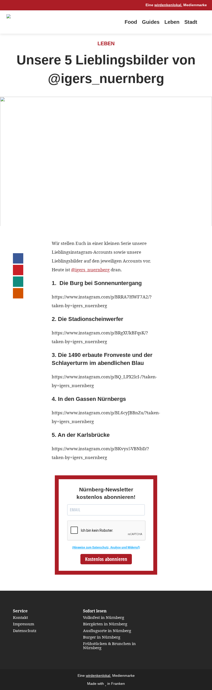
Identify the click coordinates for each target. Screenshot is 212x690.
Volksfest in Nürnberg (103, 617)
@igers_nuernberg (90, 270)
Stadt (190, 22)
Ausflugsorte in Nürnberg (107, 630)
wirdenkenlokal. (168, 5)
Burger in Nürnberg (101, 637)
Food (131, 22)
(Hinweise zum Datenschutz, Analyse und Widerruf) (106, 547)
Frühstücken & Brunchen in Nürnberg (109, 645)
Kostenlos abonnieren (106, 559)
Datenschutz (24, 630)
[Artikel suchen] (204, 22)
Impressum (23, 623)
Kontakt (20, 617)
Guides (151, 22)
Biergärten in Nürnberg (105, 623)
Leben (171, 22)
